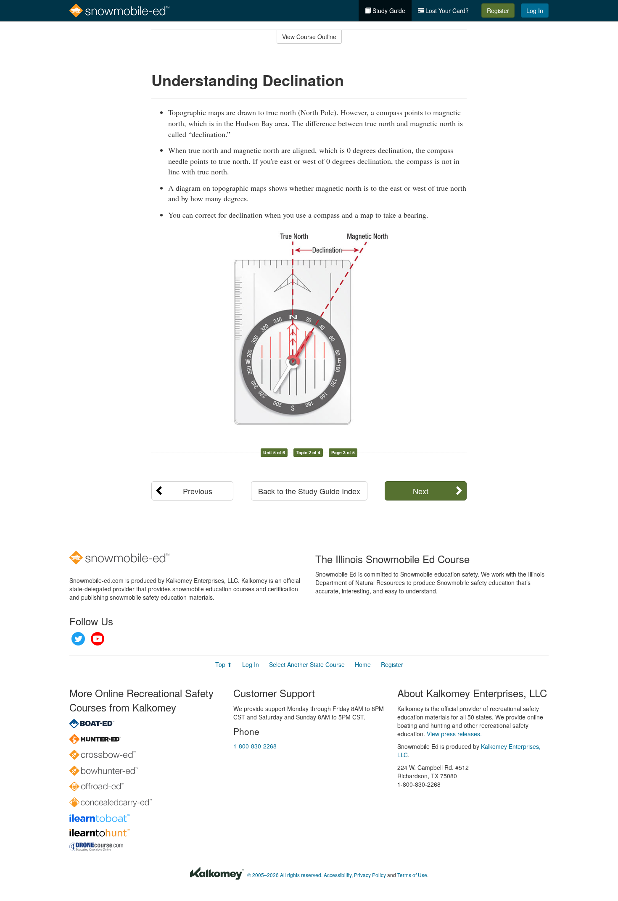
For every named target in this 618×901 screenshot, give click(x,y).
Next (420, 490)
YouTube (97, 638)
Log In (534, 10)
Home (363, 664)
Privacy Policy (370, 874)
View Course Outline (309, 36)
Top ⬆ (223, 664)
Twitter (78, 638)
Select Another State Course (307, 664)
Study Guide (388, 10)
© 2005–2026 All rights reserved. (284, 874)
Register (498, 10)
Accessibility (337, 874)
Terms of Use (412, 874)
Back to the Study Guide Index (309, 490)
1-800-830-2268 (255, 746)
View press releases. (454, 734)
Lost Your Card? (446, 10)
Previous (197, 490)
